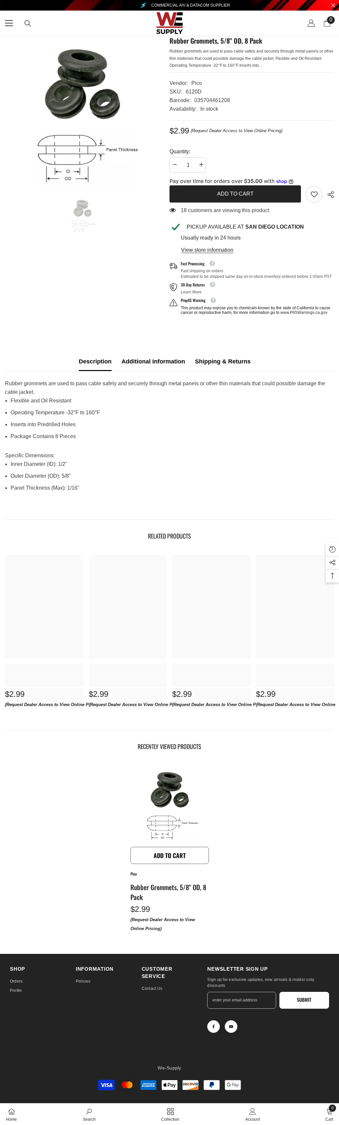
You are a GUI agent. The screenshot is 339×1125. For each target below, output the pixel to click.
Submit (304, 999)
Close (333, 5)
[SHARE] (328, 195)
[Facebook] (213, 1026)
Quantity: (180, 151)
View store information (207, 250)
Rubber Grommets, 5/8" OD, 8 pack (168, 892)
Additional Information (153, 361)
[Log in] (311, 23)
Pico (196, 83)
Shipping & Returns (223, 361)
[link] (314, 194)
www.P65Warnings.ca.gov (303, 312)
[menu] (9, 23)
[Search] (28, 23)
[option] (82, 113)
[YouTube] (231, 1026)
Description (95, 361)
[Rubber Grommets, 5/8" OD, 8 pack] (169, 804)
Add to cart (235, 194)
